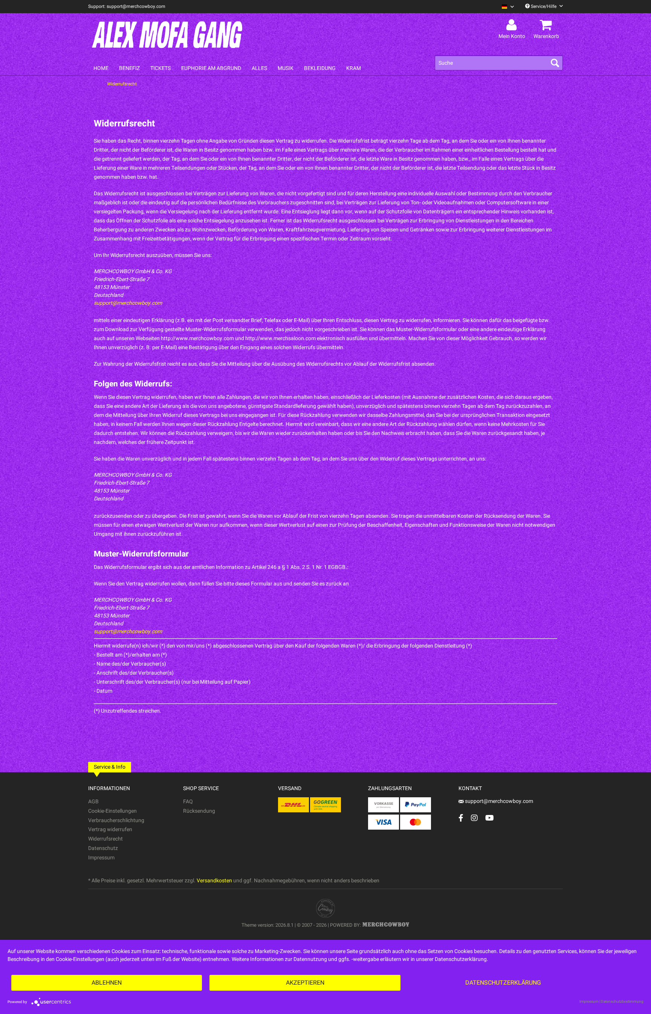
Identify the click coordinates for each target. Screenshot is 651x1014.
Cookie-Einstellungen (112, 811)
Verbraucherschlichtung (116, 820)
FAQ (188, 802)
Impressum (101, 858)
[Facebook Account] (460, 818)
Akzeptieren (305, 982)
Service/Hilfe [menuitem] (544, 6)
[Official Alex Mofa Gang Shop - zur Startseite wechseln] (167, 35)
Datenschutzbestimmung (622, 1001)
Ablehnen (107, 982)
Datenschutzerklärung (503, 982)
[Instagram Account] (474, 818)
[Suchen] (555, 62)
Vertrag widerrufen (110, 829)
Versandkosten (214, 881)
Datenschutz (103, 848)
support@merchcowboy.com (128, 303)
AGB (93, 802)
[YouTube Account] (489, 818)
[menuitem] (505, 6)
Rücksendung (199, 811)
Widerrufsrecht (105, 839)
